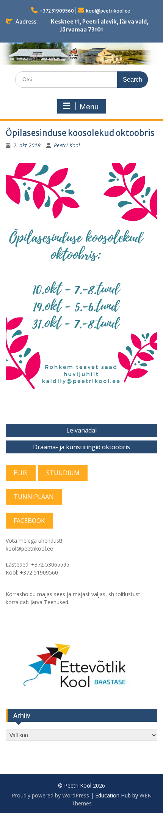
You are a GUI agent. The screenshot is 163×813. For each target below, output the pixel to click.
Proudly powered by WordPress (50, 795)
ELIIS (21, 473)
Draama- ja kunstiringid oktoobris (81, 447)
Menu (89, 107)
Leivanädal (81, 430)
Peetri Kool (67, 145)
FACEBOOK (29, 520)
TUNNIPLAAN (34, 497)
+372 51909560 (56, 11)
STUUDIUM (63, 473)
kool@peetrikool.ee (108, 11)
